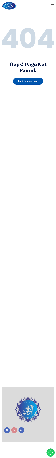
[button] (50, 452)
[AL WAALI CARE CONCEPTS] (9, 6)
